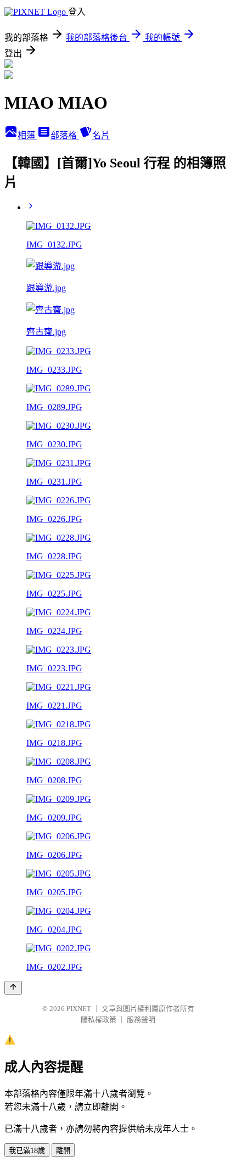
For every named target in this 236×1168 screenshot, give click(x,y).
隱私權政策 (98, 1019)
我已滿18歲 (27, 1151)
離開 (63, 1151)
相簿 (27, 135)
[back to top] (13, 988)
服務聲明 (141, 1019)
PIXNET (78, 1008)
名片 (101, 135)
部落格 (64, 135)
